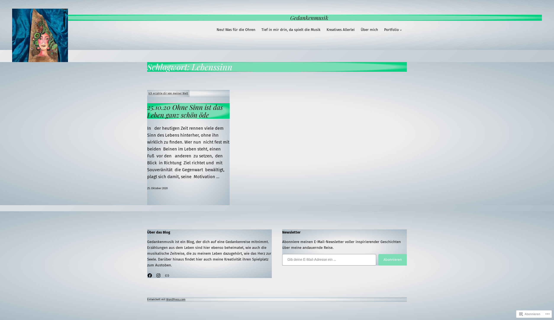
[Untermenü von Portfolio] (401, 30)
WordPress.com (175, 299)
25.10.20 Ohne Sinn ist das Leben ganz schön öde (185, 111)
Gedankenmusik (309, 17)
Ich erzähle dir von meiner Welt (168, 93)
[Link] (167, 275)
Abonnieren (392, 260)
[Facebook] (149, 275)
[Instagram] (158, 275)
